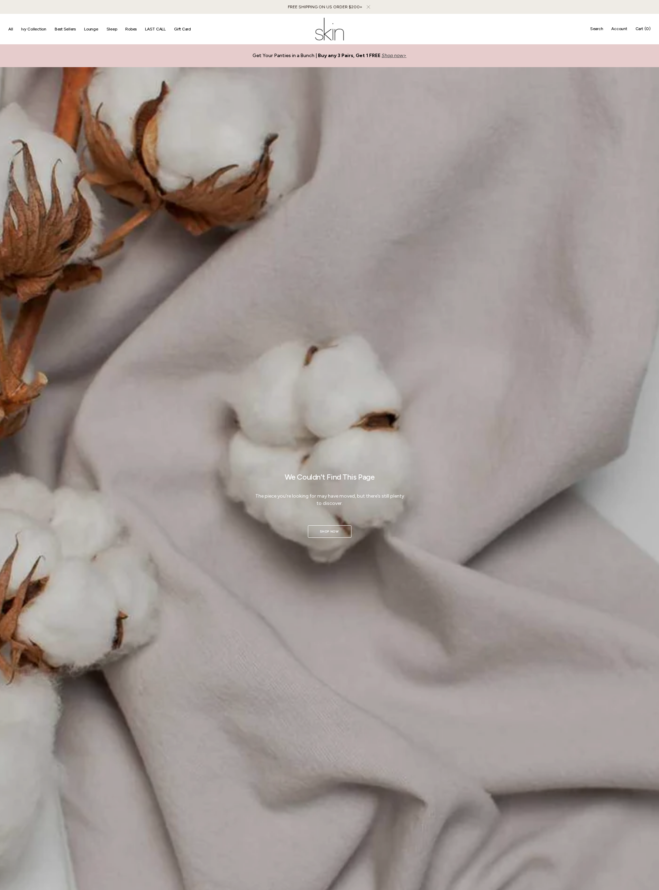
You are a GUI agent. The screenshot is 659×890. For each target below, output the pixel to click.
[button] (596, 29)
